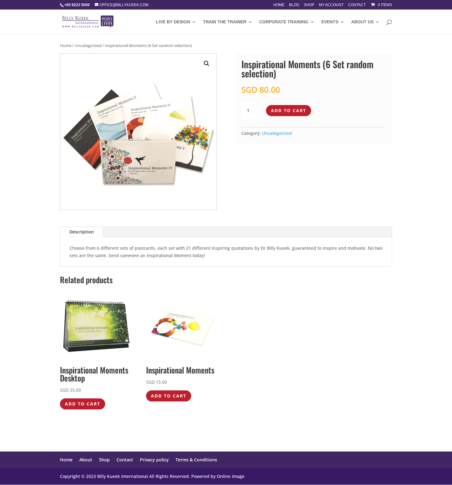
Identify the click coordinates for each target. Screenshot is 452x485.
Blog (294, 5)
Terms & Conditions (196, 460)
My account (331, 5)
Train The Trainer (224, 22)
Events (329, 22)
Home (278, 5)
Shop (309, 5)
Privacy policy (154, 460)
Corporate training (283, 22)
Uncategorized (88, 45)
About (85, 460)
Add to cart (288, 110)
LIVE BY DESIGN (173, 22)
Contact (357, 5)
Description (81, 232)
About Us (362, 22)
